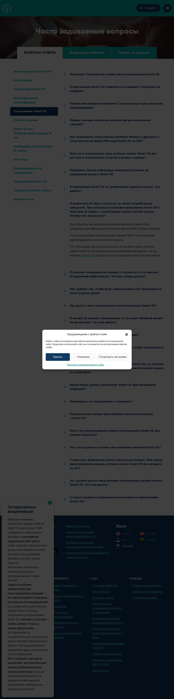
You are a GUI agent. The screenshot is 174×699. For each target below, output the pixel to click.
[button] (126, 334)
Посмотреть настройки (112, 356)
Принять (58, 356)
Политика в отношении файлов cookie (85, 365)
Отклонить (83, 356)
